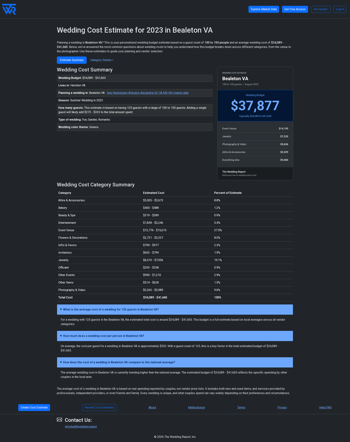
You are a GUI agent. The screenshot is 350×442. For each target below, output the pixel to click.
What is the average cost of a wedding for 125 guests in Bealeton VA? (111, 309)
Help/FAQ (325, 407)
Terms (241, 407)
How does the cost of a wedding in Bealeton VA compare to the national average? (119, 362)
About (152, 407)
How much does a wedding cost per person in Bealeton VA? (103, 336)
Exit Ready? (320, 9)
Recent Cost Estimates (99, 407)
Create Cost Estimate (34, 407)
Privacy (282, 407)
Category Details (101, 60)
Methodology (196, 407)
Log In (340, 9)
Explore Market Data (264, 9)
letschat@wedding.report (81, 426)
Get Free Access (295, 9)
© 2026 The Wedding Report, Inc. (175, 437)
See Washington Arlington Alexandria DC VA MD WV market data (147, 93)
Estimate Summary (72, 60)
